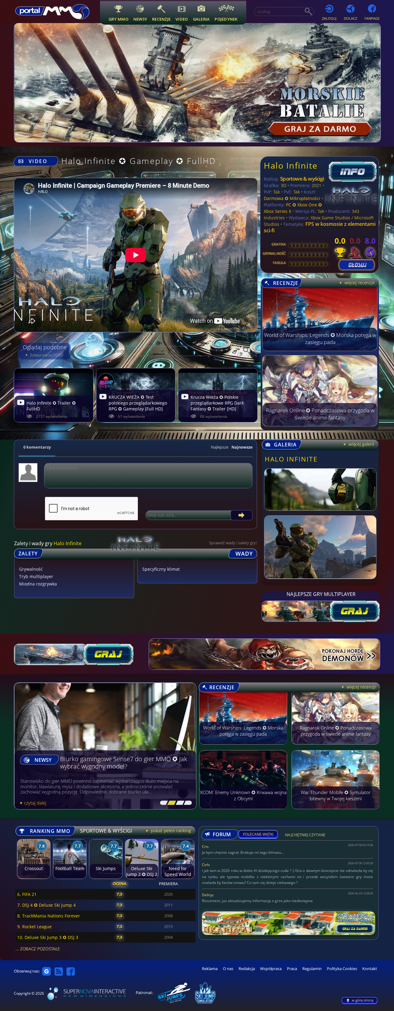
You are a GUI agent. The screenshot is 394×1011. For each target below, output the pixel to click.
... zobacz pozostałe (37, 949)
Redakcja (247, 968)
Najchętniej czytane (305, 835)
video (181, 19)
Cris (205, 846)
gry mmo (118, 19)
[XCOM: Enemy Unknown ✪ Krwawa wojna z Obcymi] (243, 812)
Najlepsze (219, 447)
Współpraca (271, 968)
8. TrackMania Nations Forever (48, 916)
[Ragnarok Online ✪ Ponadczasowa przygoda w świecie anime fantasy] (319, 424)
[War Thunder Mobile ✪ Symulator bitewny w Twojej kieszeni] (335, 812)
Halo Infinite (291, 165)
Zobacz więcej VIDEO (46, 355)
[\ (162, 803)
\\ (170, 803)
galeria (201, 19)
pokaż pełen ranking (170, 830)
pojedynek (226, 19)
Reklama (210, 968)
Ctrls (206, 864)
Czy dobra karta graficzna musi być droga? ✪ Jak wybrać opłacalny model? (122, 762)
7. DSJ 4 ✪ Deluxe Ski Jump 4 (46, 905)
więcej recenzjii (359, 283)
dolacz (350, 18)
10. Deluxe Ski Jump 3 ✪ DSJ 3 (47, 937)
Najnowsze (241, 447)
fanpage (372, 18)
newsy (140, 19)
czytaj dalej (35, 803)
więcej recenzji (360, 687)
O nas (228, 968)
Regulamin (312, 968)
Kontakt (369, 968)
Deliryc (208, 894)
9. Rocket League (34, 926)
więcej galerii (360, 444)
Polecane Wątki (258, 834)
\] (186, 803)
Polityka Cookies (342, 968)
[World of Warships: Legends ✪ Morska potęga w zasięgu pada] (319, 349)
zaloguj (329, 18)
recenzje (161, 19)
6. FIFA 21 (27, 894)
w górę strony (363, 1000)
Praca (292, 968)
